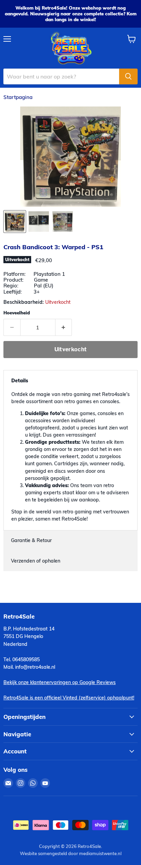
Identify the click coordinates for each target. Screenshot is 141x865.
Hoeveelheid (16, 312)
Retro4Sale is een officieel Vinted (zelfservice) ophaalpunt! (68, 698)
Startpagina (18, 97)
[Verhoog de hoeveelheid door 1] (63, 327)
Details (19, 381)
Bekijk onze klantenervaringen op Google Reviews (59, 682)
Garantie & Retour (31, 540)
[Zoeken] (128, 76)
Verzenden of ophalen (35, 561)
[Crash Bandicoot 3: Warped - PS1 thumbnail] (15, 221)
